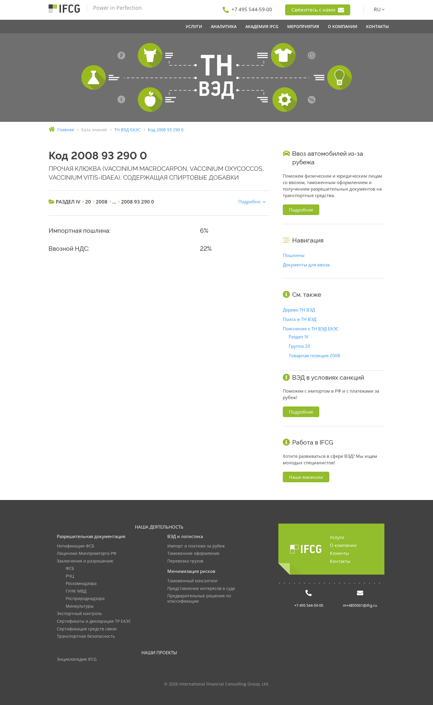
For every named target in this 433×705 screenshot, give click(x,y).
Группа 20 (299, 346)
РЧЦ (70, 576)
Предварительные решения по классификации (199, 598)
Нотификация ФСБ (75, 546)
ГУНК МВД (76, 591)
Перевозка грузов (185, 561)
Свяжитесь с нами (314, 9)
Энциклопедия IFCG (77, 659)
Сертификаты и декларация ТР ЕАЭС (94, 621)
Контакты (340, 561)
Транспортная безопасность (86, 636)
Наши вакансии (306, 477)
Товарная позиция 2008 (314, 355)
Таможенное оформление (193, 553)
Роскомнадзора (81, 583)
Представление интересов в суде (201, 588)
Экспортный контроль (79, 613)
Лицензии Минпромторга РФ (86, 553)
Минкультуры (80, 606)
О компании (343, 545)
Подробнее (301, 210)
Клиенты (339, 553)
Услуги (337, 537)
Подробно (249, 201)
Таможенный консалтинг (192, 580)
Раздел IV (298, 337)
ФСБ (70, 568)
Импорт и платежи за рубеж (196, 546)
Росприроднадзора (85, 598)
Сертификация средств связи (87, 629)
